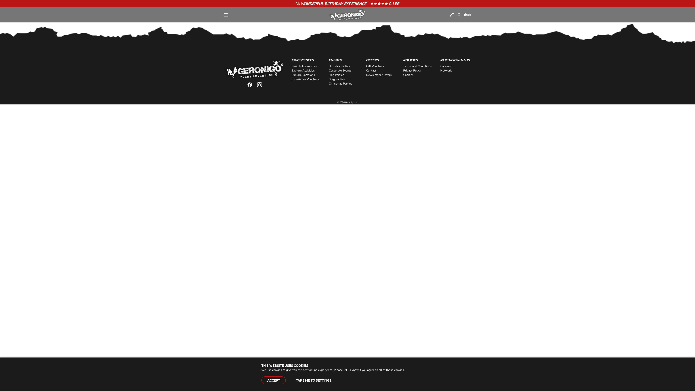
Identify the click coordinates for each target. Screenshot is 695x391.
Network (446, 71)
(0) (469, 15)
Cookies (408, 75)
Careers (445, 66)
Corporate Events (340, 71)
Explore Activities (303, 71)
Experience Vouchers (305, 79)
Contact (371, 71)
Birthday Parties (339, 66)
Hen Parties (336, 75)
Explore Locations (303, 75)
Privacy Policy (412, 71)
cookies (399, 370)
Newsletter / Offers (379, 75)
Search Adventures (304, 66)
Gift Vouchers (375, 66)
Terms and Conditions (417, 66)
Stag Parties (337, 79)
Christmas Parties (340, 84)
